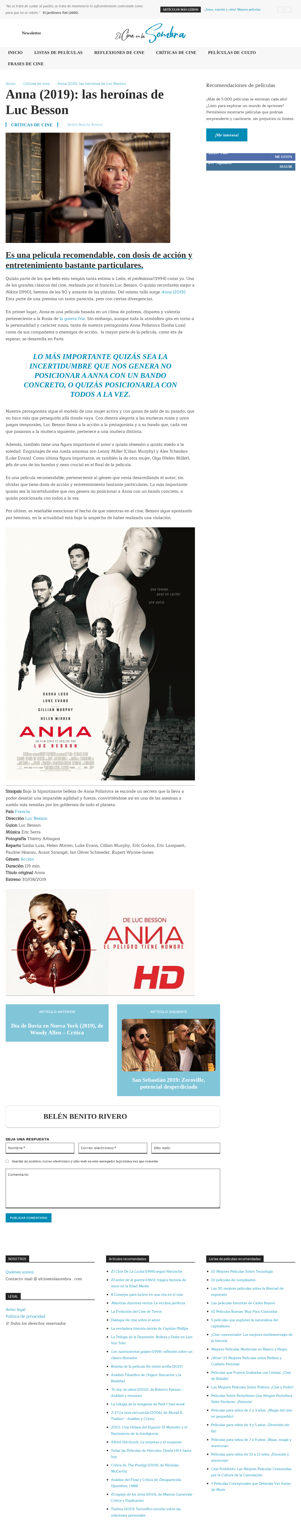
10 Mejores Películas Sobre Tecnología (242, 1272)
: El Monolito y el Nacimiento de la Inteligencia (149, 1430)
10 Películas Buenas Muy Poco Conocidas (244, 1312)
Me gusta (283, 157)
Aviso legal (15, 1309)
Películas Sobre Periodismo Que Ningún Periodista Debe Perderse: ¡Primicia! (251, 1399)
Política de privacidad (25, 1316)
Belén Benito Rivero (85, 124)
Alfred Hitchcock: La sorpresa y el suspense (146, 1442)
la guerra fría (71, 318)
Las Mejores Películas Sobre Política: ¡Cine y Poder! (252, 1387)
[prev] (281, 9)
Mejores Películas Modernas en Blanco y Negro (249, 1349)
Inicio (11, 83)
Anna (167, 291)
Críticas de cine (36, 83)
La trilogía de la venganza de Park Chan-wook (148, 1404)
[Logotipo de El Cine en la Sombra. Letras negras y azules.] (150, 33)
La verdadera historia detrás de (149, 1329)
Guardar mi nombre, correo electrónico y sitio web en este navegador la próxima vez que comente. (85, 1161)
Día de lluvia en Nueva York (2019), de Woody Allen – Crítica (57, 1029)
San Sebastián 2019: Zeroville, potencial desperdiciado (168, 1083)
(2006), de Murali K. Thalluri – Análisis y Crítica (147, 1416)
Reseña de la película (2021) (146, 1366)
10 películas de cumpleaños (233, 1280)
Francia (22, 811)
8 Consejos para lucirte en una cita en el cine (147, 1295)
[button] (289, 33)
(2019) (179, 291)
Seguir (286, 166)
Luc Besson (36, 818)
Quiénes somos (20, 1272)
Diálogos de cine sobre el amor (135, 1320)
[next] (288, 9)
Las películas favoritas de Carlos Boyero (243, 1303)
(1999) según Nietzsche (146, 1272)
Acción (27, 859)
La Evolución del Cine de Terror (136, 1312)
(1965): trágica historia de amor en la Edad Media (148, 1283)
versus (148, 1303)
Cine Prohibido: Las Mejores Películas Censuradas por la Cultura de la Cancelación (251, 1472)
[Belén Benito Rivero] (27, 1117)
